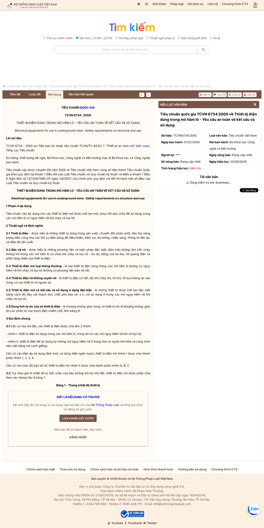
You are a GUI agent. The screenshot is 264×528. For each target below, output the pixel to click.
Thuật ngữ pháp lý (162, 38)
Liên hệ (213, 4)
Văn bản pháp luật (34, 86)
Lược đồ (35, 94)
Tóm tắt (15, 94)
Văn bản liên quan (81, 94)
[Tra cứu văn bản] (132, 27)
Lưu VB (221, 94)
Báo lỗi (251, 94)
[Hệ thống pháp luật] (30, 5)
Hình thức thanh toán (158, 469)
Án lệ (216, 38)
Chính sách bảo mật (41, 469)
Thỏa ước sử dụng (72, 469)
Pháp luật (177, 4)
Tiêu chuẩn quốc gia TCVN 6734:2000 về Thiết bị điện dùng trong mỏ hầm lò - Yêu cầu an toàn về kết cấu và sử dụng (130, 86)
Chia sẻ (236, 94)
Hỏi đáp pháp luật (131, 38)
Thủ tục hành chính (60, 38)
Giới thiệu (159, 4)
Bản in (206, 94)
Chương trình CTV (235, 4)
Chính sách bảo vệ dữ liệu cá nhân (114, 469)
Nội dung (54, 94)
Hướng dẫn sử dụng (192, 469)
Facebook (135, 523)
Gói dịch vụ (195, 4)
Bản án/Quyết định (194, 38)
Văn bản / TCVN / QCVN (95, 38)
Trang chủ (13, 86)
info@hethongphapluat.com (172, 504)
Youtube (117, 523)
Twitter (151, 523)
